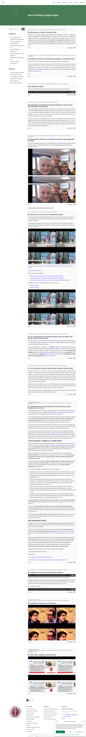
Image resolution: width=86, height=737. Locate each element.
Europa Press (36, 285)
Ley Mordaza (13, 51)
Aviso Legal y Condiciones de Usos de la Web (36, 734)
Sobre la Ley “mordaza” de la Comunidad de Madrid (46, 214)
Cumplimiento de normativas (45, 135)
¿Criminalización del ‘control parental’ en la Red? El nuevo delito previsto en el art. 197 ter (49, 407)
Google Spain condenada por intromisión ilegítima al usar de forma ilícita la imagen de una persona (50, 105)
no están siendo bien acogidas (56, 414)
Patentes (12, 55)
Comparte (71, 47)
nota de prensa (58, 340)
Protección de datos (14, 61)
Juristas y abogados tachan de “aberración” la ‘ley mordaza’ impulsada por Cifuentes (47, 278)
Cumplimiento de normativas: (16, 78)
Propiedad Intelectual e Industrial (68, 55)
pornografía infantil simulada (66, 412)
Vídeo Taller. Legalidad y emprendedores (43, 655)
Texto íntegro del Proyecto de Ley (35, 270)
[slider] (73, 92)
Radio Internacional (63, 143)
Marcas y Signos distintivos (57, 55)
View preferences (79, 731)
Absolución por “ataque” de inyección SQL (43, 32)
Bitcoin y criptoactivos (14, 37)
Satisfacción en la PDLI (34, 287)
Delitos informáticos (43, 29)
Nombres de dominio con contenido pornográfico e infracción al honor (52, 59)
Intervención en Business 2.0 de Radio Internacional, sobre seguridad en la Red (51, 140)
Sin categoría (13, 63)
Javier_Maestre (67, 716)
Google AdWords (13, 43)
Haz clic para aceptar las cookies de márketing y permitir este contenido (41, 208)
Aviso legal (77, 734)
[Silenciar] (70, 92)
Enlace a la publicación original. (34, 586)
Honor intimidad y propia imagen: (17, 76)
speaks (40, 577)
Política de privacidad (71, 734)
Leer (29, 47)
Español (82, 2)
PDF (43, 410)
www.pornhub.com (37, 71)
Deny (70, 731)
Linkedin (63, 718)
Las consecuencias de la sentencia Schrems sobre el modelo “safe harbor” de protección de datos (50, 337)
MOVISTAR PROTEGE (55, 434)
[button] (83, 721)
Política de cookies (64, 734)
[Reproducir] (29, 92)
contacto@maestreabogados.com (71, 714)
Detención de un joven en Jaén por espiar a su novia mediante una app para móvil (50, 559)
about (43, 577)
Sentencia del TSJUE (37, 340)
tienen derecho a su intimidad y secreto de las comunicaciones (61, 445)
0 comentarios (62, 29)
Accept (60, 731)
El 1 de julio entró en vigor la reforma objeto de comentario (41, 557)
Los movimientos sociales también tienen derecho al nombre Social (51, 368)
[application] (51, 92)
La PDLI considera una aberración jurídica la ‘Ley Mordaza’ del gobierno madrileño (46, 276)
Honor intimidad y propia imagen (53, 29)
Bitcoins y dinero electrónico (16, 82)
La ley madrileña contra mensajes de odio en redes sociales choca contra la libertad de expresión (49, 280)
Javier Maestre (32, 29)
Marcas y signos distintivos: (16, 74)
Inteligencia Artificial (14, 49)
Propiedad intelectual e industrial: (17, 72)
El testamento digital (36, 86)
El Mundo (44, 551)
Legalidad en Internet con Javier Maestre (43, 603)
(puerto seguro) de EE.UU (47, 353)
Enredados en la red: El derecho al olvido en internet (46, 572)
